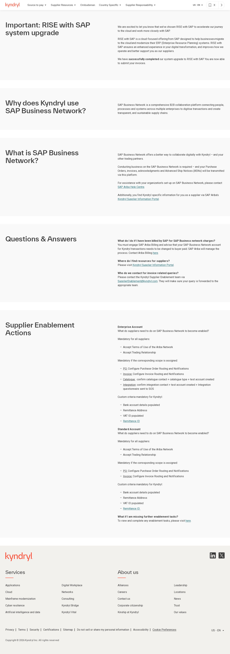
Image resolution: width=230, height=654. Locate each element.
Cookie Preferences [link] (164, 629)
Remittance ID (131, 421)
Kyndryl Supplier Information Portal (138, 199)
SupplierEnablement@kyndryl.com (138, 281)
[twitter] (222, 555)
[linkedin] (213, 555)
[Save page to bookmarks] (210, 5)
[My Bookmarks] (221, 5)
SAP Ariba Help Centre (131, 187)
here (155, 253)
